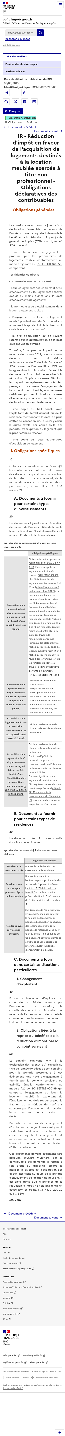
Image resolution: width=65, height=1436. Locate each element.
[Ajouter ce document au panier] (15, 92)
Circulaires (8, 1292)
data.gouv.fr (37, 1362)
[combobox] (21, 32)
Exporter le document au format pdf (6, 92)
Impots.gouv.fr (10, 1313)
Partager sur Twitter (15, 101)
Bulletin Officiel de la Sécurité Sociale (20, 1287)
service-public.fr (32, 1355)
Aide (5, 1234)
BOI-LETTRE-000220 (49, 264)
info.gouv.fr (10, 1355)
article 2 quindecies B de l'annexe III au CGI (45, 623)
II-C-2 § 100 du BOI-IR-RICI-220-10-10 (16, 790)
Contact (7, 1239)
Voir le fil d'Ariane (11, 45)
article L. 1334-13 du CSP (43, 654)
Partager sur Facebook (6, 101)
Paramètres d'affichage (46, 1377)
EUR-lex (6, 1303)
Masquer (14, 111)
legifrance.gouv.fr (13, 1362)
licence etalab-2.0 (11, 1388)
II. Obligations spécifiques (21, 122)
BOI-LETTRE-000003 (48, 575)
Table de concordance (13, 1258)
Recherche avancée (17, 39)
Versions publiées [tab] (15, 71)
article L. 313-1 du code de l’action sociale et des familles (43, 898)
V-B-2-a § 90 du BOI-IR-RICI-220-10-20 (16, 734)
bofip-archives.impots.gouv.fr (17, 1268)
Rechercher (40, 32)
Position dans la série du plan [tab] (21, 64)
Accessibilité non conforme (16, 1371)
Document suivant (46, 131)
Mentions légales (40, 1371)
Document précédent (22, 127)
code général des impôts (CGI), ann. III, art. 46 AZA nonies (35, 241)
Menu (60, 4)
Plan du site (55, 1371)
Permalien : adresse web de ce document (25, 92)
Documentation (10, 1263)
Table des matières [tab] (15, 56)
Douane (6, 1297)
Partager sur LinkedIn (25, 101)
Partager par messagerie (34, 101)
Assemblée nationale (12, 1282)
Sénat (5, 1319)
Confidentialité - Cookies (17, 1377)
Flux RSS (6, 1252)
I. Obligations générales (21, 118)
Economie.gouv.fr (11, 1308)
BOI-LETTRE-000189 (44, 1088)
